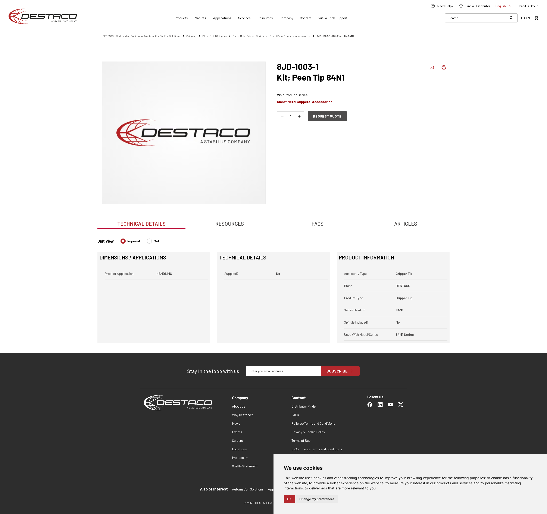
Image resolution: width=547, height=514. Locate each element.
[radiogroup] (142, 243)
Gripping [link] (191, 35)
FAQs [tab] (317, 224)
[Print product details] (444, 67)
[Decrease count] (282, 116)
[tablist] (273, 221)
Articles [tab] (405, 224)
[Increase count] (299, 116)
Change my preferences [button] (316, 499)
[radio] (123, 241)
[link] (441, 6)
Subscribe (337, 371)
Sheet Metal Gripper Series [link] (248, 35)
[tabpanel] (273, 288)
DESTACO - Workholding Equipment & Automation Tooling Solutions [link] (141, 35)
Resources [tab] (229, 224)
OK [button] (289, 499)
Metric (158, 241)
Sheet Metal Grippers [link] (214, 35)
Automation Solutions (248, 489)
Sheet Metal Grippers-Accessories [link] (290, 35)
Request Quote (327, 116)
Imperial (133, 241)
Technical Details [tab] (141, 224)
